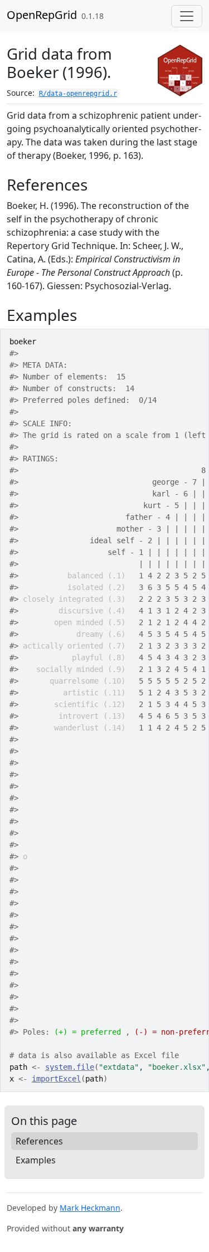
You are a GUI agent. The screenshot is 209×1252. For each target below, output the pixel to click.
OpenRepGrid (42, 14)
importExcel (56, 1078)
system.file (69, 1067)
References (39, 1141)
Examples (36, 1160)
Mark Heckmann (90, 1207)
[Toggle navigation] (186, 16)
